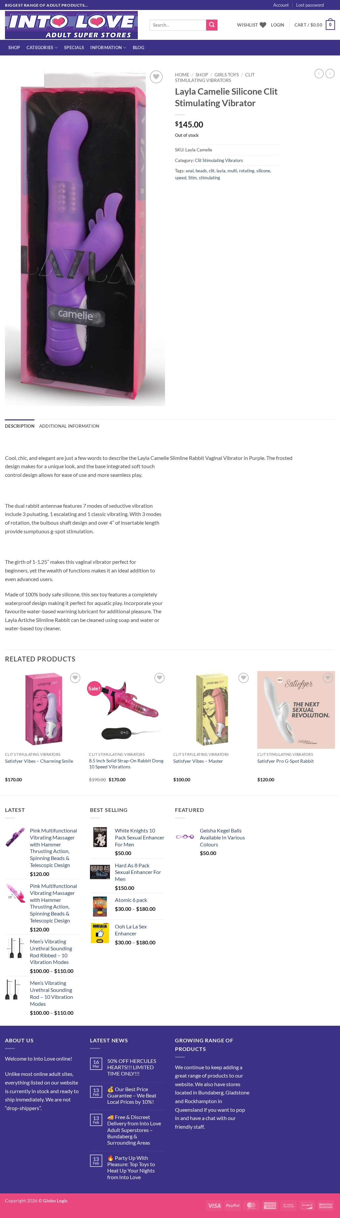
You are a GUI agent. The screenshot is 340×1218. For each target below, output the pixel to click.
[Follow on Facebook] (11, 1124)
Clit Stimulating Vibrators (215, 77)
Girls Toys (226, 74)
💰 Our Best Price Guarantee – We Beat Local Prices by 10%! (131, 1095)
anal (190, 170)
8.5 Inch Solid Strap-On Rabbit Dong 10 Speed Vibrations (126, 764)
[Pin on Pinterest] (217, 192)
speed (180, 177)
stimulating (209, 177)
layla (220, 170)
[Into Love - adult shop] (72, 25)
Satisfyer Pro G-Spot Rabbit (285, 761)
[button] (277, 25)
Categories (40, 47)
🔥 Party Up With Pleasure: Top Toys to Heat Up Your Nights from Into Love (131, 1167)
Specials (74, 47)
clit (211, 170)
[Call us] (35, 1124)
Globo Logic (55, 1200)
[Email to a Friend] (205, 192)
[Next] (335, 732)
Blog (138, 47)
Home (182, 74)
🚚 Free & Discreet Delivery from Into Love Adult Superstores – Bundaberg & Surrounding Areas (134, 1130)
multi (232, 170)
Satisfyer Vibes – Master (198, 761)
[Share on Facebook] (181, 192)
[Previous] (5, 732)
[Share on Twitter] (193, 192)
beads (201, 170)
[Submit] (211, 25)
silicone (263, 170)
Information (106, 47)
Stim (192, 177)
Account (281, 5)
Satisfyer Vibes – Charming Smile (39, 761)
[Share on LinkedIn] (228, 192)
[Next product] (319, 73)
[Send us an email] (23, 1124)
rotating (246, 170)
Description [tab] (20, 426)
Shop (14, 47)
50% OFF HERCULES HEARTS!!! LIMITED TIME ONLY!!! (131, 1067)
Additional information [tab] (69, 426)
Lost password (310, 5)
